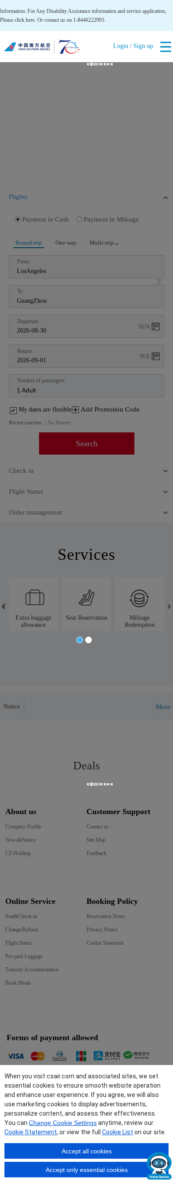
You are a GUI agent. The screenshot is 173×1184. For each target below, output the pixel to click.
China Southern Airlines (41, 49)
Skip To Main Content (23, 3)
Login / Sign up (133, 46)
